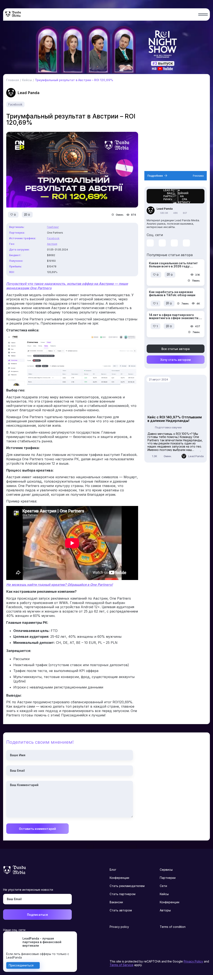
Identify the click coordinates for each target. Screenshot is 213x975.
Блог (113, 869)
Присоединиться (21, 965)
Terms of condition (173, 926)
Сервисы (166, 869)
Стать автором (121, 910)
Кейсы (164, 894)
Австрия (52, 243)
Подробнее (155, 175)
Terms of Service (121, 965)
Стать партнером (122, 894)
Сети (163, 886)
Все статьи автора (175, 349)
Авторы (165, 910)
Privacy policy (119, 926)
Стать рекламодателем (127, 886)
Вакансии (116, 902)
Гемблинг (53, 227)
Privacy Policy (193, 961)
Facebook (15, 104)
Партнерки (168, 877)
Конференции (119, 877)
